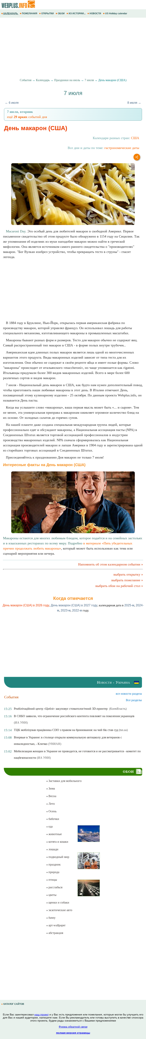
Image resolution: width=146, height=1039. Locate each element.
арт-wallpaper (56, 925)
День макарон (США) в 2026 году (26, 605)
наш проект (41, 1014)
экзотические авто (60, 910)
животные (55, 834)
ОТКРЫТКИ (47, 13)
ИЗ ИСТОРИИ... (77, 13)
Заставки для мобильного (65, 780)
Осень (52, 811)
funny (52, 917)
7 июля (89, 80)
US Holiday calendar (116, 13)
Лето (51, 803)
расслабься (55, 887)
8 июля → (134, 102)
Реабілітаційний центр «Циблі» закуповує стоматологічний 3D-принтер (61, 708)
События (25, 80)
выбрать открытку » (128, 574)
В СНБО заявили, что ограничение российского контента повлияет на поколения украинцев (74, 716)
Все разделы (134, 700)
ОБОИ (61, 13)
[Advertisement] (73, 48)
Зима (51, 788)
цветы (52, 894)
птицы (52, 879)
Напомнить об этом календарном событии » (110, 564)
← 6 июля (12, 102)
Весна (52, 796)
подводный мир (58, 856)
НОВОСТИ (95, 13)
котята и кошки (58, 841)
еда (50, 826)
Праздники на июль (67, 80)
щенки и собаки (58, 902)
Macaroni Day (15, 231)
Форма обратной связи (73, 1026)
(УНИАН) (54, 743)
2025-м (129, 605)
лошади (53, 849)
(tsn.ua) (123, 730)
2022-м (77, 610)
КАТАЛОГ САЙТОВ (14, 1004)
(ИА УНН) (21, 722)
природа (53, 872)
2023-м (66, 610)
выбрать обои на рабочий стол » (119, 586)
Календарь (43, 80)
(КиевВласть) (118, 708)
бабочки (53, 818)
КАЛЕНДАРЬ (10, 13)
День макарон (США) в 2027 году (74, 605)
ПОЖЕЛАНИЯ (29, 13)
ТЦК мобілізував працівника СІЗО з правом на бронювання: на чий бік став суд (66, 730)
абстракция (55, 932)
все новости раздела (129, 693)
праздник (54, 864)
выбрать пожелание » (127, 580)
